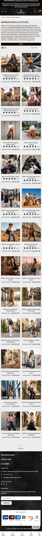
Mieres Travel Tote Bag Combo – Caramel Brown (31, 211)
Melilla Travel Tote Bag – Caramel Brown (10, 279)
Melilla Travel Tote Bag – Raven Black (11, 245)
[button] (39, 11)
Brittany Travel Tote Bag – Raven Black (31, 279)
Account (12, 535)
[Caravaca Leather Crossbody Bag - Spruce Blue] (10, 421)
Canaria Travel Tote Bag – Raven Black (31, 372)
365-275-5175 (8, 474)
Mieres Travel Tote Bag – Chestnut (31, 143)
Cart (39, 535)
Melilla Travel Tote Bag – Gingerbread (31, 245)
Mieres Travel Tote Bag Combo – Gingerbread (11, 211)
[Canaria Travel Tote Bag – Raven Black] (31, 359)
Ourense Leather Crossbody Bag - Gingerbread (10, 372)
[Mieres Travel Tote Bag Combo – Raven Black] (31, 164)
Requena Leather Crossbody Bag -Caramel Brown (10, 341)
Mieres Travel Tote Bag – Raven (10, 176)
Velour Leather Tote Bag (31, 109)
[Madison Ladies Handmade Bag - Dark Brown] (31, 421)
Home (3, 17)
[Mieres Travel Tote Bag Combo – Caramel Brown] (31, 198)
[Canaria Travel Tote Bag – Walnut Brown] (31, 390)
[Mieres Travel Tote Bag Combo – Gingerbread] (10, 198)
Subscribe (6, 503)
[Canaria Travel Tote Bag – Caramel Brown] (10, 390)
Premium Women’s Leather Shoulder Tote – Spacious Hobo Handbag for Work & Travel (31, 76)
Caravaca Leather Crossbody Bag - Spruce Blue (10, 434)
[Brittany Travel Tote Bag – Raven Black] (31, 266)
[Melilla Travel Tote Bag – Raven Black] (10, 232)
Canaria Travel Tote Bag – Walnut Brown (31, 403)
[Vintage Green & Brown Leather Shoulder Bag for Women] (10, 96)
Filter (21, 44)
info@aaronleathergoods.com (12, 477)
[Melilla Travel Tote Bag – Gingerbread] (31, 232)
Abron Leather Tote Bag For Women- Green (10, 143)
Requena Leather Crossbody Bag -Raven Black (31, 310)
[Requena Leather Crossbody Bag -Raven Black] (31, 297)
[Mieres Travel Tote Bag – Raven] (10, 164)
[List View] (5, 48)
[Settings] (35, 11)
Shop (31, 535)
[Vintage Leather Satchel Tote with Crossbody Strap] (10, 62)
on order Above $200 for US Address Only (21, 4)
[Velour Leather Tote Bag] (31, 96)
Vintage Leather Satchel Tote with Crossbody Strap (10, 75)
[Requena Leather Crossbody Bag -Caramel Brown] (10, 328)
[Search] (6, 11)
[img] (9, 78)
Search (22, 535)
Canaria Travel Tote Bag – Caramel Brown (10, 403)
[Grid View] (2, 48)
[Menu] (2, 11)
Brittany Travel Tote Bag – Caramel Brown (10, 310)
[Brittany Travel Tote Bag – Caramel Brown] (10, 297)
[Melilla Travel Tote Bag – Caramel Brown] (10, 266)
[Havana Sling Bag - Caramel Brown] (31, 328)
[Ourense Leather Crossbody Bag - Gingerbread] (10, 359)
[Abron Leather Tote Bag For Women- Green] (10, 130)
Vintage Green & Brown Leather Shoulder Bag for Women (10, 109)
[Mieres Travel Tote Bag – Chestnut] (31, 130)
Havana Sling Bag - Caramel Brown (31, 341)
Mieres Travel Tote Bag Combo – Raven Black (31, 177)
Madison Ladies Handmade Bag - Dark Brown (31, 434)
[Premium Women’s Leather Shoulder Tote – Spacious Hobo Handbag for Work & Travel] (31, 62)
